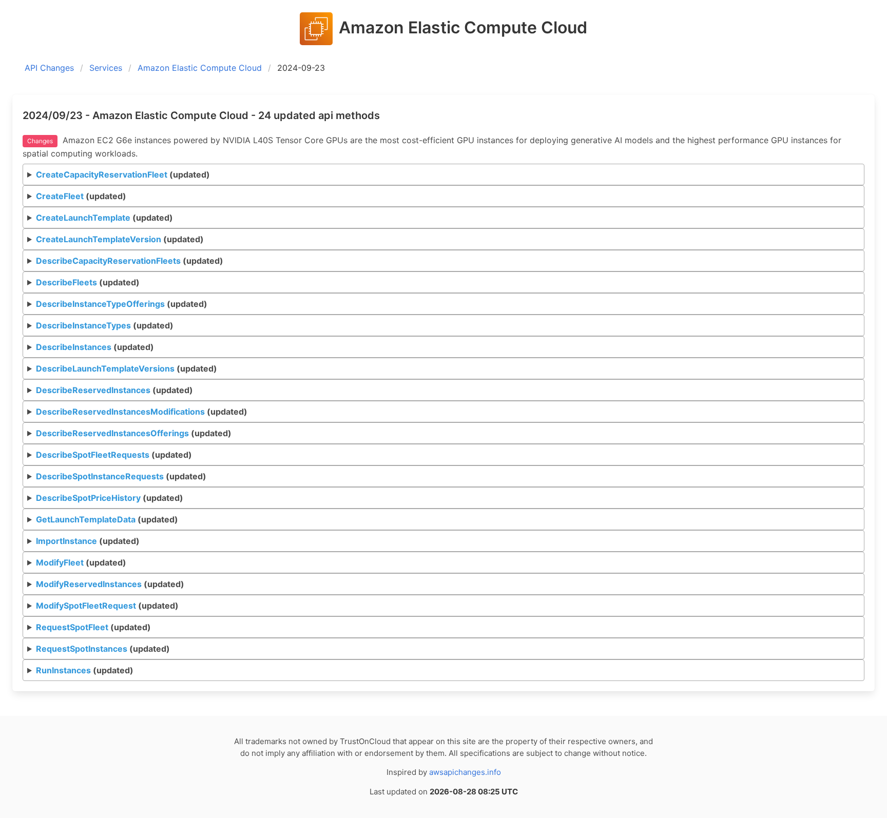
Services (105, 68)
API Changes (49, 68)
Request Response (164, 177)
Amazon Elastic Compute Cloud (200, 68)
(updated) (123, 174)
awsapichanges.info (465, 772)
